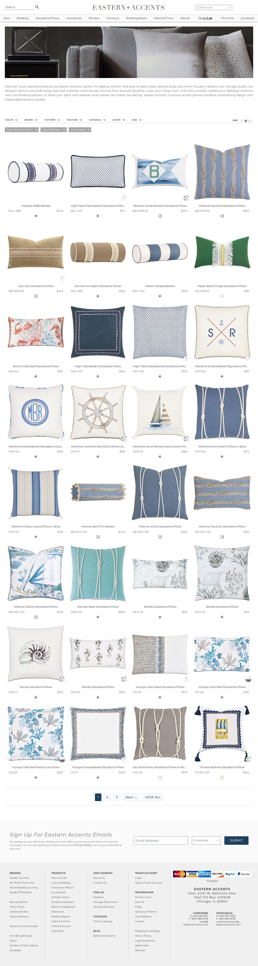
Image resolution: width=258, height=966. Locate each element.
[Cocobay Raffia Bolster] (36, 201)
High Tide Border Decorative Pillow (98, 366)
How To (139, 901)
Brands (185, 18)
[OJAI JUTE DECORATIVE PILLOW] (36, 281)
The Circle (227, 18)
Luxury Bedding (61, 882)
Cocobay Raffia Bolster (36, 205)
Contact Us (100, 882)
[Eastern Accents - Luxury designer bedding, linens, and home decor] (129, 7)
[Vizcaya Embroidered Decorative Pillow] (98, 762)
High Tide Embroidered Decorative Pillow (98, 205)
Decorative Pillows (47, 18)
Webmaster (142, 945)
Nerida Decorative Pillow (160, 606)
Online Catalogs (102, 921)
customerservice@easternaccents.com (228, 923)
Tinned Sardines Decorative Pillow (222, 767)
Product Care (143, 897)
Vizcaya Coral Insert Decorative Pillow (160, 687)
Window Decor (60, 897)
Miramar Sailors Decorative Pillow (36, 606)
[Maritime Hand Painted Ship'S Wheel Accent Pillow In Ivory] (98, 441)
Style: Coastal (78, 129)
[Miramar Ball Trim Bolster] (98, 522)
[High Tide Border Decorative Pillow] (98, 361)
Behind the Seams (104, 935)
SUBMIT (236, 840)
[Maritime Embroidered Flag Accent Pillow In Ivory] (222, 361)
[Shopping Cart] (252, 7)
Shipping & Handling (147, 930)
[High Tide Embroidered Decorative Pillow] (98, 201)
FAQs (138, 906)
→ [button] (131, 797)
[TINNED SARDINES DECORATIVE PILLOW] (222, 762)
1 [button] (98, 797)
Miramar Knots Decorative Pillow (160, 526)
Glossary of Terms (145, 911)
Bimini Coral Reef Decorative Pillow (36, 366)
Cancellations (143, 916)
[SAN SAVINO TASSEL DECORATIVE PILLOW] (98, 281)
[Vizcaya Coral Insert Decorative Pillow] (160, 682)
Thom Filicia (17, 906)
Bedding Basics (136, 18)
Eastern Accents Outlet (24, 926)
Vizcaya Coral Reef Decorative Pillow (222, 687)
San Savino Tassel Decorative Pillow (98, 286)
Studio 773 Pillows (21, 892)
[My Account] (249, 7)
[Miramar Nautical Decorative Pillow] (222, 201)
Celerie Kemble (19, 911)
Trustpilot (212, 880)
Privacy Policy (83, 845)
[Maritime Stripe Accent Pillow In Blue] (36, 522)
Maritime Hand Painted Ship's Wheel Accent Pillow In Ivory (109, 446)
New (7, 18)
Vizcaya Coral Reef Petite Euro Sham (36, 767)
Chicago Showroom (105, 901)
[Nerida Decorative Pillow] (160, 602)
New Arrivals (59, 877)
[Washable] (248, 681)
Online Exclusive (61, 926)
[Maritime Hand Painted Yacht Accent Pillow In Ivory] (160, 441)
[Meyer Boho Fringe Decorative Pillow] (222, 281)
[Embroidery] (124, 199)
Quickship (247, 18)
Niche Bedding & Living (24, 887)
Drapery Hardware (62, 901)
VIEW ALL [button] (153, 797)
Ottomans (57, 911)
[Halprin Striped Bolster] (160, 281)
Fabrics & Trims (164, 18)
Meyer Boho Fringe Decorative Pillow (222, 286)
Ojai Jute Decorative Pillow (36, 286)
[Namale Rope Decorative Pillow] (98, 602)
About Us (99, 877)
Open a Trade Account (148, 882)
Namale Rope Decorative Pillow (98, 606)
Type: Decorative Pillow (19, 129)
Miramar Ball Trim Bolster (98, 526)
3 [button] (117, 797)
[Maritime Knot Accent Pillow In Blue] (222, 441)
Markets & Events (103, 906)
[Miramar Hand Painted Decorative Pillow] (160, 201)
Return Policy (143, 935)
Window (94, 18)
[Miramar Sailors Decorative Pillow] (36, 602)
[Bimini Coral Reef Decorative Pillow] (36, 361)
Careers (139, 921)
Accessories (74, 18)
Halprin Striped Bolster (160, 286)
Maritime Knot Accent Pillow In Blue (222, 446)
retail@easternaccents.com (195, 923)
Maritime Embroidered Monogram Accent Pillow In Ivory (46, 446)
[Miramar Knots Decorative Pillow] (160, 522)
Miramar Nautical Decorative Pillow (222, 205)
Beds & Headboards (63, 906)
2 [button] (107, 797)
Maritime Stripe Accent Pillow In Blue (35, 526)
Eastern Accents (19, 877)
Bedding (22, 18)
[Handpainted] (186, 199)
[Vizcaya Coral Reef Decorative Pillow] (222, 682)
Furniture (113, 18)
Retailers (98, 897)
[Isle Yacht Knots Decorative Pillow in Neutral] (160, 762)
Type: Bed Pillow (52, 129)
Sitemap (140, 950)
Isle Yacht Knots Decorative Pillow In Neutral (161, 767)
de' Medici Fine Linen (22, 882)
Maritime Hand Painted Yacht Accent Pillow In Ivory (166, 446)
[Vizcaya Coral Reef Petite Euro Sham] (36, 762)
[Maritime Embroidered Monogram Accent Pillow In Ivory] (36, 441)
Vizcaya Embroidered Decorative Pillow (98, 767)
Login (138, 877)
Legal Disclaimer (145, 940)
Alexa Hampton (19, 916)
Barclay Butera (19, 901)
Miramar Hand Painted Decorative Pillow (160, 205)
